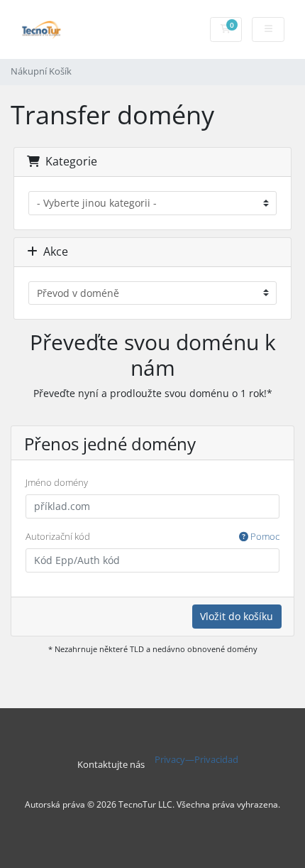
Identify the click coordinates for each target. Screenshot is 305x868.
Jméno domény (57, 482)
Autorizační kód (152, 536)
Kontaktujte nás (111, 765)
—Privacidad (211, 760)
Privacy (170, 760)
